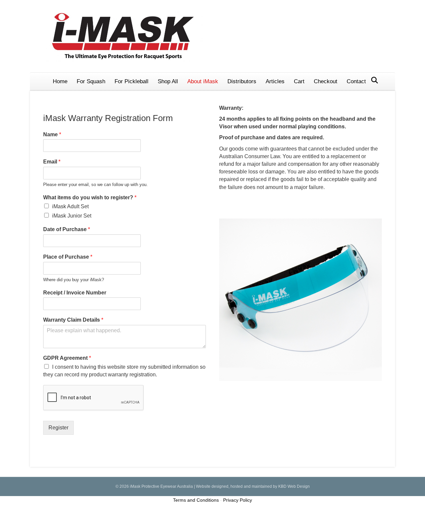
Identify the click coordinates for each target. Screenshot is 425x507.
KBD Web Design (294, 486)
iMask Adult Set (70, 206)
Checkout (325, 81)
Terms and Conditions (196, 500)
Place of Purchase (67, 257)
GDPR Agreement (67, 358)
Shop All (168, 81)
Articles (275, 81)
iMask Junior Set (71, 216)
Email (51, 161)
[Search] (373, 80)
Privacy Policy (237, 500)
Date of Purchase (66, 229)
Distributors (241, 81)
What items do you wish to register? (89, 197)
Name (52, 134)
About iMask (202, 81)
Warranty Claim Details (73, 320)
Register (58, 427)
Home (60, 81)
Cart (299, 81)
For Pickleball (131, 81)
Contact (356, 81)
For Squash (91, 81)
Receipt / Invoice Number (74, 292)
